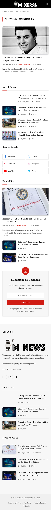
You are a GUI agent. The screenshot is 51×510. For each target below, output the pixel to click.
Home (10, 503)
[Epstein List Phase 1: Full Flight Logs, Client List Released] (25, 201)
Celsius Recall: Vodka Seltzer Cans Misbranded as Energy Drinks (31, 135)
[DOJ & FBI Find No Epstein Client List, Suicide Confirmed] (9, 257)
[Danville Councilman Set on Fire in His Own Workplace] (9, 123)
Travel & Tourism (40, 503)
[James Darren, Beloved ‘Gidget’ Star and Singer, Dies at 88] (25, 40)
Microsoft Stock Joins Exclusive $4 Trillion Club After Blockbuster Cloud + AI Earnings (33, 110)
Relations (27, 503)
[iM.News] (25, 4)
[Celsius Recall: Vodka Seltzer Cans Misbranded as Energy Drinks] (9, 135)
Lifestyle (18, 503)
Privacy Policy (21, 311)
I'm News (37, 498)
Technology (27, 506)
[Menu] (4, 4)
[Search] (47, 4)
